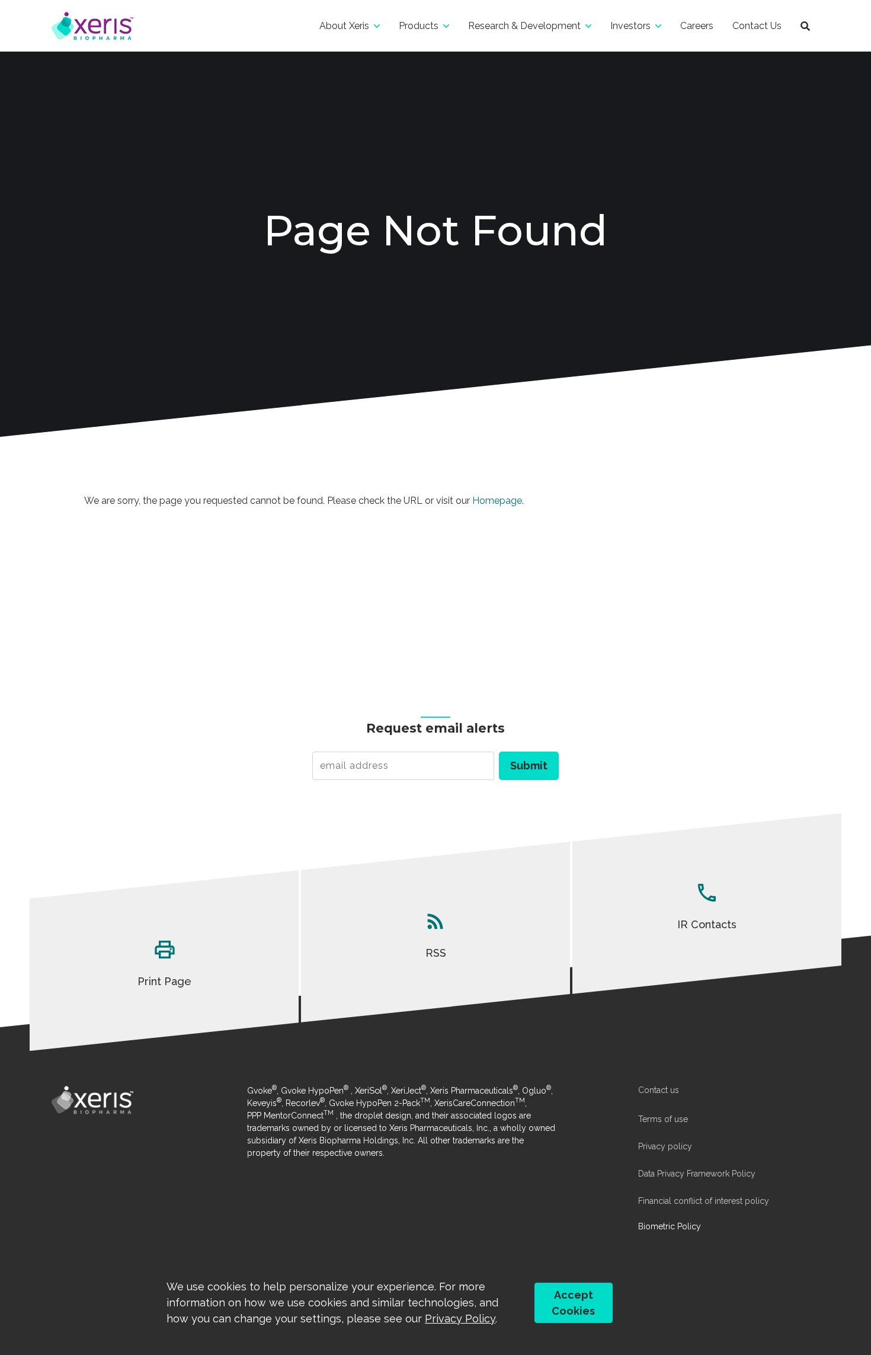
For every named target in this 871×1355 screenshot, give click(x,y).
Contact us (658, 1090)
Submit (528, 765)
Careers (696, 25)
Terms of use (663, 1119)
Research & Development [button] (524, 25)
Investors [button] (630, 25)
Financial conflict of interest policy (703, 1201)
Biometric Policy (669, 1226)
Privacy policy (665, 1146)
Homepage (497, 500)
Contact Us (757, 25)
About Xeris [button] (344, 25)
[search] (805, 26)
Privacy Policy (460, 1318)
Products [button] (418, 25)
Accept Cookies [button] (573, 1303)
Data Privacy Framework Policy (696, 1173)
